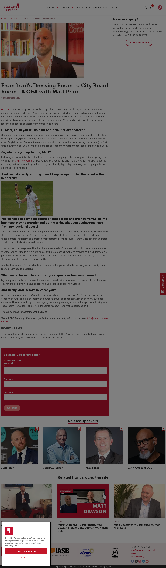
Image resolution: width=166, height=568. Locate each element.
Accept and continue (26, 551)
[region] (26, 544)
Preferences (26, 558)
